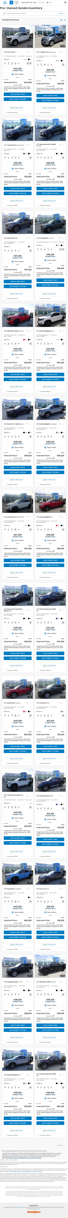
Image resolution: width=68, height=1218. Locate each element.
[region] (18, 85)
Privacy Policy (9, 1173)
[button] (31, 36)
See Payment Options (17, 99)
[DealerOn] (34, 1205)
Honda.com (37, 1208)
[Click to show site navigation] (65, 2)
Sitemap (21, 1207)
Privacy (25, 1207)
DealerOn (16, 1207)
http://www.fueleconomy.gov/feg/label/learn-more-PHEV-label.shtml (22, 1158)
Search (61, 13)
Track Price (19, 74)
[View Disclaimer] (18, 63)
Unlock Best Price (18, 94)
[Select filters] (61, 20)
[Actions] (30, 52)
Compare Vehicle (12, 112)
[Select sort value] (64, 19)
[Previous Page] (51, 1145)
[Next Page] (54, 1145)
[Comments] (28, 63)
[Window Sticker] (30, 63)
